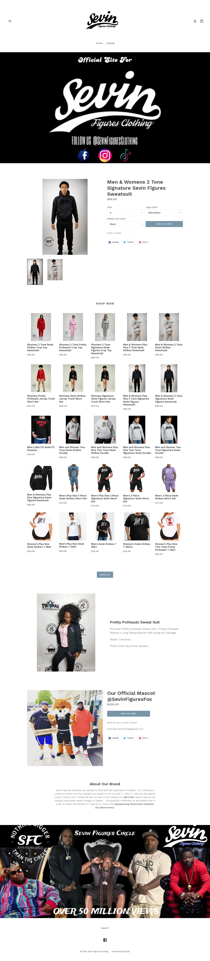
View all (105, 574)
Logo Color (152, 207)
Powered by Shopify (121, 951)
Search (105, 928)
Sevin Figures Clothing (98, 951)
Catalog (110, 43)
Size (109, 207)
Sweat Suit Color (116, 218)
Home (99, 43)
